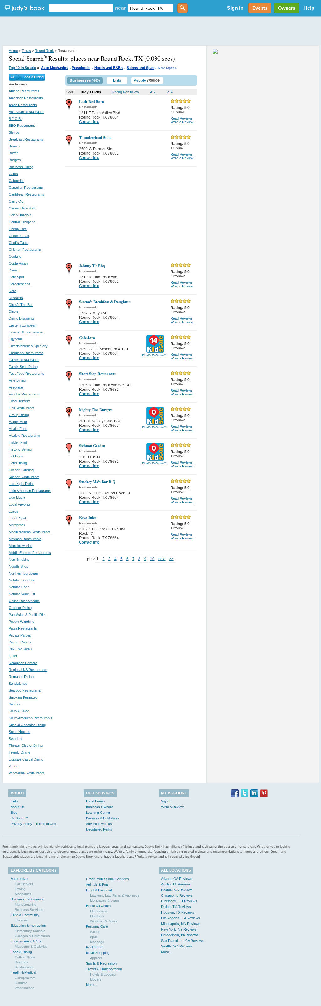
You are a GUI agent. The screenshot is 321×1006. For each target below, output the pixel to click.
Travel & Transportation (104, 969)
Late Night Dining (21, 484)
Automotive (19, 878)
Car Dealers (24, 884)
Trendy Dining (19, 752)
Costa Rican (18, 263)
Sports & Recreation (101, 963)
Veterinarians (24, 988)
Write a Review (182, 122)
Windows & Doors (103, 921)
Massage (97, 942)
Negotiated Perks (99, 829)
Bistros (14, 132)
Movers (96, 979)
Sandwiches (18, 683)
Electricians (99, 911)
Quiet (13, 656)
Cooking (15, 256)
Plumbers (97, 916)
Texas (26, 51)
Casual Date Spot (22, 208)
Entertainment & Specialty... (29, 346)
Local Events (96, 801)
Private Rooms (20, 642)
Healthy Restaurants (24, 435)
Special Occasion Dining (27, 725)
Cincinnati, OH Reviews (179, 901)
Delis (12, 291)
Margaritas (17, 525)
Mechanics (23, 894)
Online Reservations (24, 601)
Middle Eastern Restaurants (30, 553)
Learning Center (98, 812)
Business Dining (21, 167)
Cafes (13, 174)
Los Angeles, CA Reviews (180, 918)
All (12, 77)
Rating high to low (125, 92)
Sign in (235, 8)
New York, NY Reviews (179, 929)
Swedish (15, 738)
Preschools (81, 68)
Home (13, 51)
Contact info (89, 122)
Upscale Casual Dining (26, 759)
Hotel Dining (18, 463)
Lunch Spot (17, 518)
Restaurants (24, 967)
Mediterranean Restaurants (29, 532)
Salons (95, 932)
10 (152, 559)
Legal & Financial (99, 890)
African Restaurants (24, 91)
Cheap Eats (18, 229)
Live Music (17, 497)
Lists (117, 80)
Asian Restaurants (23, 105)
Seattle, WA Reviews (176, 946)
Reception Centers (23, 663)
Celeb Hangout (20, 215)
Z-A (170, 92)
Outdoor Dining (20, 608)
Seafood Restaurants (25, 690)
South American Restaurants (30, 718)
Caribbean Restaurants (26, 194)
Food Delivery (19, 401)
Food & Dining (33, 77)
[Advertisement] (160, 31)
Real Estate (94, 947)
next (162, 559)
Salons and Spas (140, 68)
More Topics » (167, 68)
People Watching (21, 621)
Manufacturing (25, 904)
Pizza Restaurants (23, 628)
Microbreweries (20, 546)
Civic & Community (25, 915)
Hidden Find (18, 442)
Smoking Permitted (23, 697)
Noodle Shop (18, 566)
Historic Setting (20, 449)
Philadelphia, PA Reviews (180, 935)
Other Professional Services (107, 879)
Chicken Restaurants (25, 249)
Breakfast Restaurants (26, 139)
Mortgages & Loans (105, 900)
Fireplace (16, 387)
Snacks (14, 704)
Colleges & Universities (32, 936)
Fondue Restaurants (24, 394)
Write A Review (172, 807)
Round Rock (44, 51)
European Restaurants (26, 353)
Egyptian (15, 339)
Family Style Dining (23, 367)
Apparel (96, 958)
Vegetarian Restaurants (27, 773)
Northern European (23, 573)
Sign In (166, 801)
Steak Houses (19, 732)
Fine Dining (17, 380)
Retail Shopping (97, 953)
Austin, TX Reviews (176, 884)
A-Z (153, 92)
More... (91, 985)
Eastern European (22, 325)
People (140, 80)
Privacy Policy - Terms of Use (33, 824)
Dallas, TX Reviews (176, 907)
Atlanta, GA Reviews (176, 878)
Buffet (13, 153)
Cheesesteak (19, 236)
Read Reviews (182, 118)
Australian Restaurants (26, 112)
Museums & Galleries (31, 946)
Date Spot (16, 277)
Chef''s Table (18, 243)
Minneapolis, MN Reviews (180, 924)
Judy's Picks (90, 92)
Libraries (21, 920)
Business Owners (99, 807)
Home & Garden (98, 906)
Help (308, 8)
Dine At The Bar (21, 305)
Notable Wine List (22, 594)
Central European (22, 222)
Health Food (18, 429)
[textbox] (81, 8)
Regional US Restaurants (28, 670)
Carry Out (16, 201)
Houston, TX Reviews (177, 912)
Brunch (14, 146)
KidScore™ (19, 818)
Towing (20, 889)
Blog (14, 812)
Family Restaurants (24, 360)
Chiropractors (25, 978)
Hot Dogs (16, 456)
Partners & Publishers (102, 818)
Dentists (21, 983)
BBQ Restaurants (22, 125)
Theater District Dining (26, 745)
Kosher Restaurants (24, 477)
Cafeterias (16, 181)
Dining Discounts (21, 318)
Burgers (15, 160)
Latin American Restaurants (30, 491)
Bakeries (21, 962)
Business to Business (27, 899)
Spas (94, 937)
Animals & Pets (97, 884)
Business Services (29, 909)
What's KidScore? (155, 355)
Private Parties (20, 635)
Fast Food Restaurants (26, 373)
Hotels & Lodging (103, 974)
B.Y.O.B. (15, 119)
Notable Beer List (22, 580)
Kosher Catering (21, 470)
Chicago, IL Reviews (176, 895)
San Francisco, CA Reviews (182, 940)
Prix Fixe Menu (20, 649)
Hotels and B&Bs (108, 68)
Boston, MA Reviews (176, 890)
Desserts (16, 298)
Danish (14, 270)
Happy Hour (18, 422)
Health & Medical (23, 972)
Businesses (80, 80)
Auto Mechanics (54, 68)
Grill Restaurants (21, 408)
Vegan (13, 766)
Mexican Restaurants (25, 539)
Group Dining (19, 415)
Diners (14, 311)
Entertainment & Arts (26, 941)
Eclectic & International (26, 332)
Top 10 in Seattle (22, 68)
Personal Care (97, 926)
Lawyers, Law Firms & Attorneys (114, 895)
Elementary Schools (30, 931)
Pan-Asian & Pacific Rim (27, 614)
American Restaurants (26, 98)
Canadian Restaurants (26, 187)
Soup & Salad (19, 711)
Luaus (13, 511)
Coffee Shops (25, 957)
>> (171, 559)
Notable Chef (19, 587)
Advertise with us (99, 824)
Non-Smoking (19, 559)
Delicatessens (19, 284)
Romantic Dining (21, 676)
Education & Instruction (28, 925)
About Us (18, 807)
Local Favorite (19, 504)
